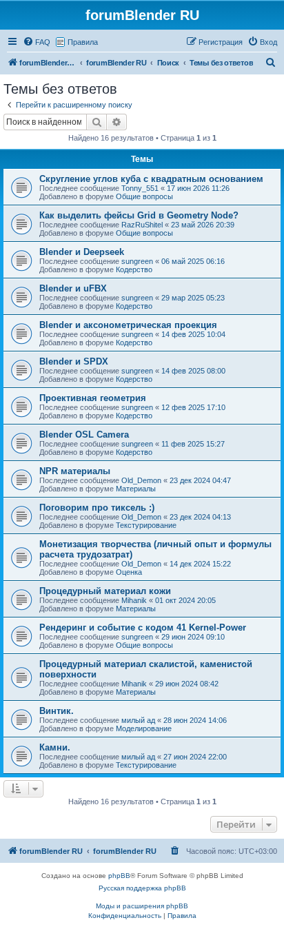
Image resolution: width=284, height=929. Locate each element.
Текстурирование (146, 525)
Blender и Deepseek (81, 252)
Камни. (54, 747)
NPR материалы (74, 471)
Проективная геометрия (92, 398)
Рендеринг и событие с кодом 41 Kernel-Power (142, 627)
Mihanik (134, 600)
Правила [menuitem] (83, 42)
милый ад (138, 720)
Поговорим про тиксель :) (96, 507)
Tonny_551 (140, 188)
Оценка (129, 572)
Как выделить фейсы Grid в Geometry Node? (139, 215)
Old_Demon (141, 480)
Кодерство (134, 269)
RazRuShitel (142, 225)
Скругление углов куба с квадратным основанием (151, 179)
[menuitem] (36, 42)
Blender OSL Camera (84, 434)
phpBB (119, 875)
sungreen (137, 261)
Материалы (136, 488)
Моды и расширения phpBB (142, 906)
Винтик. (56, 711)
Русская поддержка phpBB (142, 888)
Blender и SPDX (73, 361)
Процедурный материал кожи (105, 591)
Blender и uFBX (73, 288)
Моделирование (144, 728)
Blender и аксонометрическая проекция (128, 325)
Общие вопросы (144, 196)
